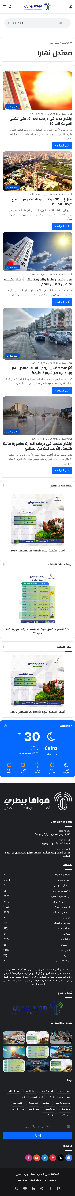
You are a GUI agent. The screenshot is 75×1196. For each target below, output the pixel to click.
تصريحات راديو (60, 890)
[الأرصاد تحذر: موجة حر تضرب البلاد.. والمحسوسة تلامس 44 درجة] (14, 1052)
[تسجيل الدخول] (70, 8)
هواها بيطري (49, 1108)
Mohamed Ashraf (61, 114)
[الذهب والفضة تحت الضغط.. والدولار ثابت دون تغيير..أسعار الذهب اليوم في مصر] (37, 1065)
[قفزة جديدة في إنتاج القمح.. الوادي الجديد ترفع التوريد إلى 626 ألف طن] (14, 1037)
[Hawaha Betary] (37, 6)
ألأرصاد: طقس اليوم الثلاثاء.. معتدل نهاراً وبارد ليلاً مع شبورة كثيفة (41, 370)
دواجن (64, 949)
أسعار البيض (30, 1091)
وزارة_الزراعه (18, 1108)
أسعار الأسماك (64, 1091)
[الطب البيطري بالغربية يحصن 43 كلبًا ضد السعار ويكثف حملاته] (61, 1037)
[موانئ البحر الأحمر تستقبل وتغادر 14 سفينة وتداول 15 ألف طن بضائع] (61, 1052)
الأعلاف (51, 1097)
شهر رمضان (33, 1103)
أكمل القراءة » (62, 145)
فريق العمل (35, 1179)
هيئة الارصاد (34, 1108)
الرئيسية (65, 42)
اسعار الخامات (60, 912)
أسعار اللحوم (64, 1097)
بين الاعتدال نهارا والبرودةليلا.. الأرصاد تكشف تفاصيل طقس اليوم (38, 281)
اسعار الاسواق (60, 901)
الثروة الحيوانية (36, 1097)
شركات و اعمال (62, 923)
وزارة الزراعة (48, 1114)
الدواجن (22, 1097)
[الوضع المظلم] (10, 8)
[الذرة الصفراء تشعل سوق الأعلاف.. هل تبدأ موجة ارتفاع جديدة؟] (37, 1052)
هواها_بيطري (64, 1108)
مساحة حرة (64, 928)
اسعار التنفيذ (61, 906)
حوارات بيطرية (62, 917)
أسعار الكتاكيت (13, 1091)
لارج (65, 955)
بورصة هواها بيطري (60, 896)
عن (45, 1179)
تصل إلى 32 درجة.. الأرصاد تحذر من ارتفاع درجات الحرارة (42, 201)
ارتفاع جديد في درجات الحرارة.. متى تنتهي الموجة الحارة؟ (40, 121)
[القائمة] (4, 8)
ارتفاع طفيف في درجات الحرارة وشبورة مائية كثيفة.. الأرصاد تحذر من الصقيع (37, 446)
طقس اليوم (18, 1103)
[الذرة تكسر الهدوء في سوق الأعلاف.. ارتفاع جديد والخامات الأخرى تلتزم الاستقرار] (14, 1065)
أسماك (64, 944)
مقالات (66, 933)
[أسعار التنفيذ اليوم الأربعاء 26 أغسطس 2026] (37, 1037)
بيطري (46, 1103)
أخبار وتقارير (64, 880)
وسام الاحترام (63, 960)
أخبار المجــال (61, 885)
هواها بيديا (65, 939)
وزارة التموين (64, 1114)
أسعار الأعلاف (47, 1091)
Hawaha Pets (62, 874)
